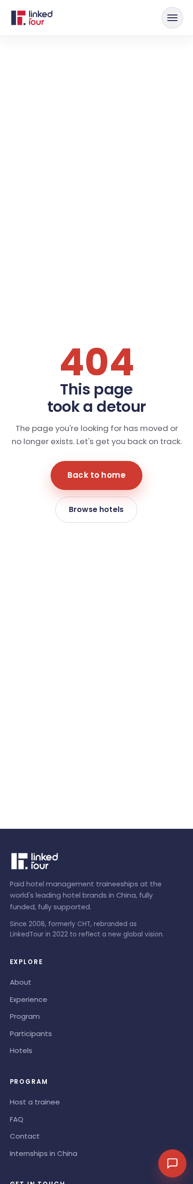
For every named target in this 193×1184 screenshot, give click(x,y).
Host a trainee (35, 1102)
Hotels (21, 1050)
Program (25, 1016)
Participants (31, 1033)
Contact (25, 1136)
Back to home (96, 475)
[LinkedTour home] (32, 18)
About (20, 982)
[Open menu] (172, 18)
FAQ (16, 1119)
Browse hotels (96, 509)
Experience (28, 999)
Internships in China (43, 1153)
